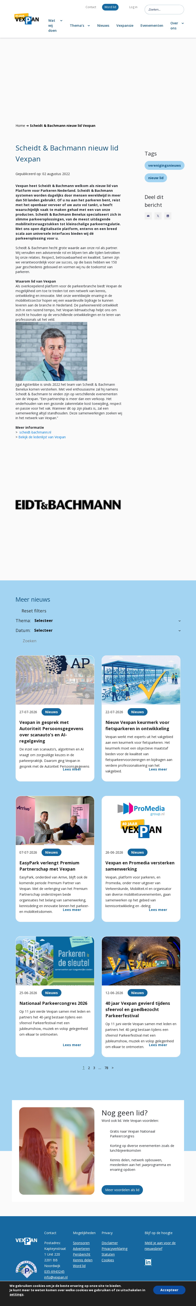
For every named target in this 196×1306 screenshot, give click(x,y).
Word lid (110, 7)
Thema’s (77, 25)
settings (16, 1294)
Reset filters (34, 611)
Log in (133, 7)
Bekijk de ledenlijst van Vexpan (42, 437)
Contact (91, 7)
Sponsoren (81, 1243)
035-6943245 (54, 1271)
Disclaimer (110, 1243)
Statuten (108, 1254)
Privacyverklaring (114, 1248)
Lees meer (72, 769)
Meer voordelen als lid (122, 1190)
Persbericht (81, 1254)
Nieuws (103, 25)
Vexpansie (124, 25)
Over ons (174, 25)
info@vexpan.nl (56, 1277)
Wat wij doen (52, 25)
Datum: (23, 630)
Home (20, 125)
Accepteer (169, 1290)
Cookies (108, 1260)
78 (106, 1067)
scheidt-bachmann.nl (35, 432)
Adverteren (81, 1248)
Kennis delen (83, 1260)
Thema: (23, 620)
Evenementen (152, 25)
